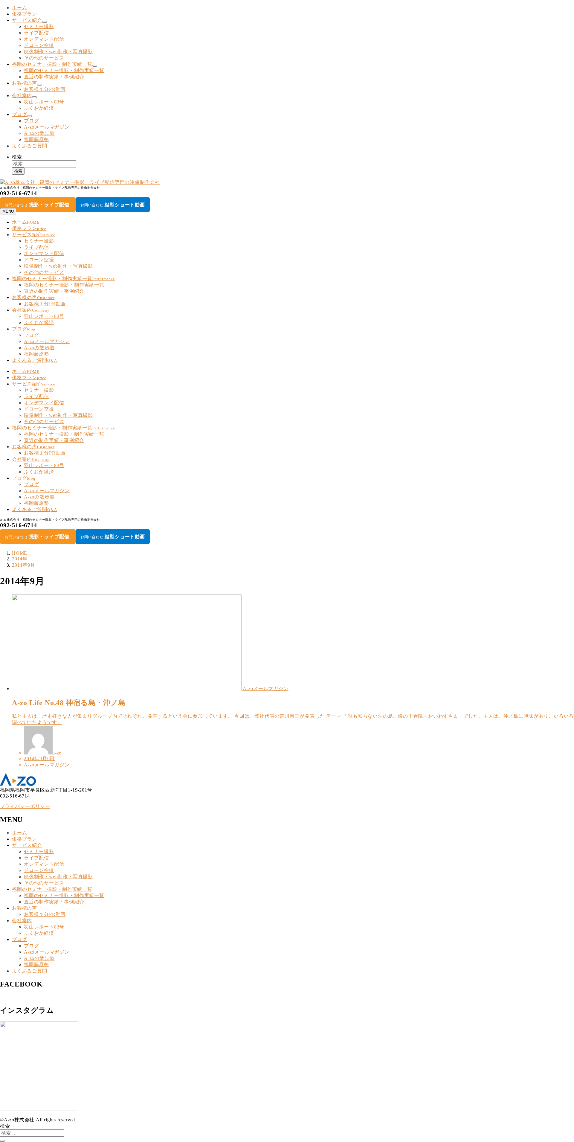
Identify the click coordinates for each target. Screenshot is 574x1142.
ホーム (19, 7)
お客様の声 (24, 83)
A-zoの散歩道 (39, 133)
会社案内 (22, 95)
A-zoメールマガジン (47, 126)
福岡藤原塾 (36, 139)
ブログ (19, 114)
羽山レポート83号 (44, 101)
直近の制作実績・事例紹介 (54, 76)
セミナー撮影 (39, 26)
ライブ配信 (36, 32)
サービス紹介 (27, 20)
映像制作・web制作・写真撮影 (58, 51)
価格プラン (24, 13)
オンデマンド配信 (44, 39)
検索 (17, 156)
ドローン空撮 (39, 45)
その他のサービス (44, 57)
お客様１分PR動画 (44, 89)
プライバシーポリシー (25, 806)
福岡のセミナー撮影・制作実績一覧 (52, 64)
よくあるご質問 (29, 145)
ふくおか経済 (39, 108)
